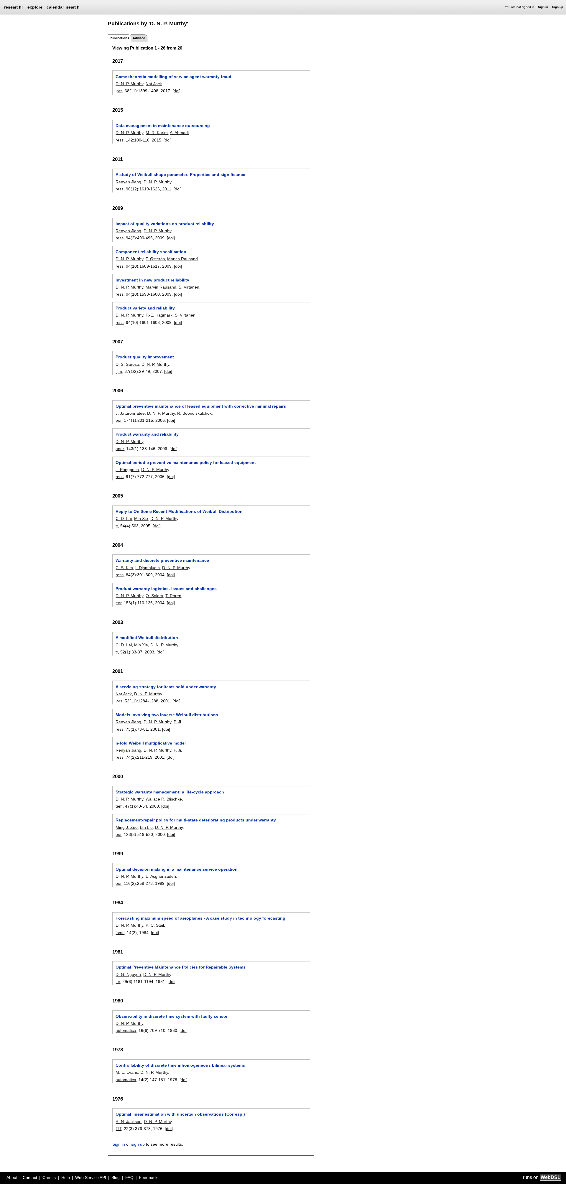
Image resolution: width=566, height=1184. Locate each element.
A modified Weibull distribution (147, 637)
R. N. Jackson (129, 1121)
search (73, 7)
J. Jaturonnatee (130, 413)
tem (119, 806)
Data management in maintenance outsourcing (163, 125)
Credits (49, 1177)
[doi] (176, 90)
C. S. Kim (124, 567)
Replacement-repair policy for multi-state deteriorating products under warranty (196, 820)
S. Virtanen (189, 287)
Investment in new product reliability (152, 280)
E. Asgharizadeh (161, 876)
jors (119, 90)
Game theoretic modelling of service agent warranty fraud (173, 76)
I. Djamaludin (147, 567)
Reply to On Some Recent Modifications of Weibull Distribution (179, 511)
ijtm (119, 371)
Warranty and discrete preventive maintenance (162, 560)
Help (65, 1177)
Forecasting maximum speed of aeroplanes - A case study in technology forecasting (200, 918)
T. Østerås (155, 258)
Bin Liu (146, 827)
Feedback (148, 1177)
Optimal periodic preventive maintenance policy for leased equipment (186, 462)
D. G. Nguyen (128, 974)
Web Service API (90, 1177)
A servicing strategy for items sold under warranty (166, 686)
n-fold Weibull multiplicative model (151, 743)
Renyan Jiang (128, 182)
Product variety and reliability (145, 308)
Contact (30, 1177)
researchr (13, 7)
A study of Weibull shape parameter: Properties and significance (180, 174)
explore (34, 7)
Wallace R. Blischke (164, 799)
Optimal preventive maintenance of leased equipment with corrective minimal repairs (201, 406)
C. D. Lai (124, 518)
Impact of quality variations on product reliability (165, 223)
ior (118, 981)
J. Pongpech (127, 469)
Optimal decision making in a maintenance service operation (177, 869)
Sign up (557, 7)
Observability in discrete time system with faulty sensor (172, 1016)
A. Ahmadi (179, 132)
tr (117, 525)
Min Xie (141, 518)
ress (120, 140)
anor (120, 448)
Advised (139, 38)
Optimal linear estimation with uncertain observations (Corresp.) (180, 1114)
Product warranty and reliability (147, 434)
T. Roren (173, 595)
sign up (138, 1144)
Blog (115, 1177)
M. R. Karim (157, 132)
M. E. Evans (127, 1072)
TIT (118, 1128)
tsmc (120, 932)
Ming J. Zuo (127, 827)
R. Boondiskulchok (194, 413)
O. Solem (154, 595)
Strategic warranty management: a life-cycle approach (170, 792)
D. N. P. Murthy (129, 83)
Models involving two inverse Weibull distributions (167, 714)
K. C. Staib (155, 925)
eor (118, 420)
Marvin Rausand (182, 258)
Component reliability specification (151, 251)
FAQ (129, 1177)
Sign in (543, 7)
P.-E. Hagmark (159, 315)
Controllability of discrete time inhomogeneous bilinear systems (180, 1065)
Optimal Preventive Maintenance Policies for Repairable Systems (181, 967)
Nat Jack (154, 83)
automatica (126, 1030)
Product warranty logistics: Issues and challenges (166, 588)
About (11, 1177)
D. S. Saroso (127, 364)
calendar (55, 7)
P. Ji (177, 721)
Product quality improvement (145, 357)
